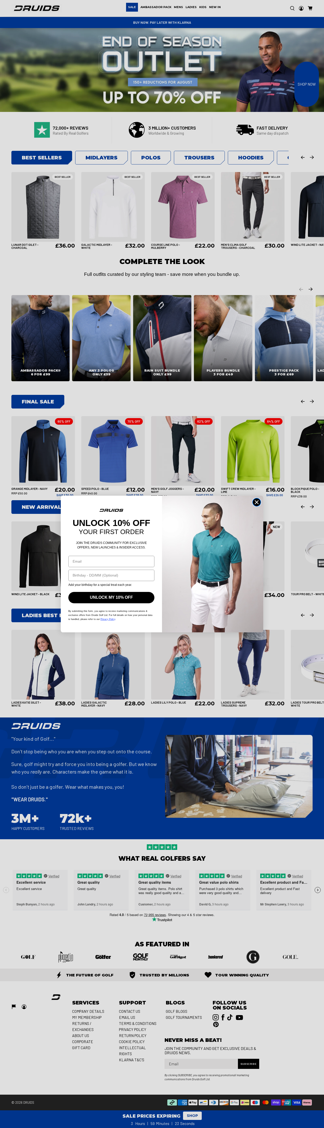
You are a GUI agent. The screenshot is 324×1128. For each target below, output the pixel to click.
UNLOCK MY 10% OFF (111, 597)
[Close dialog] (257, 502)
